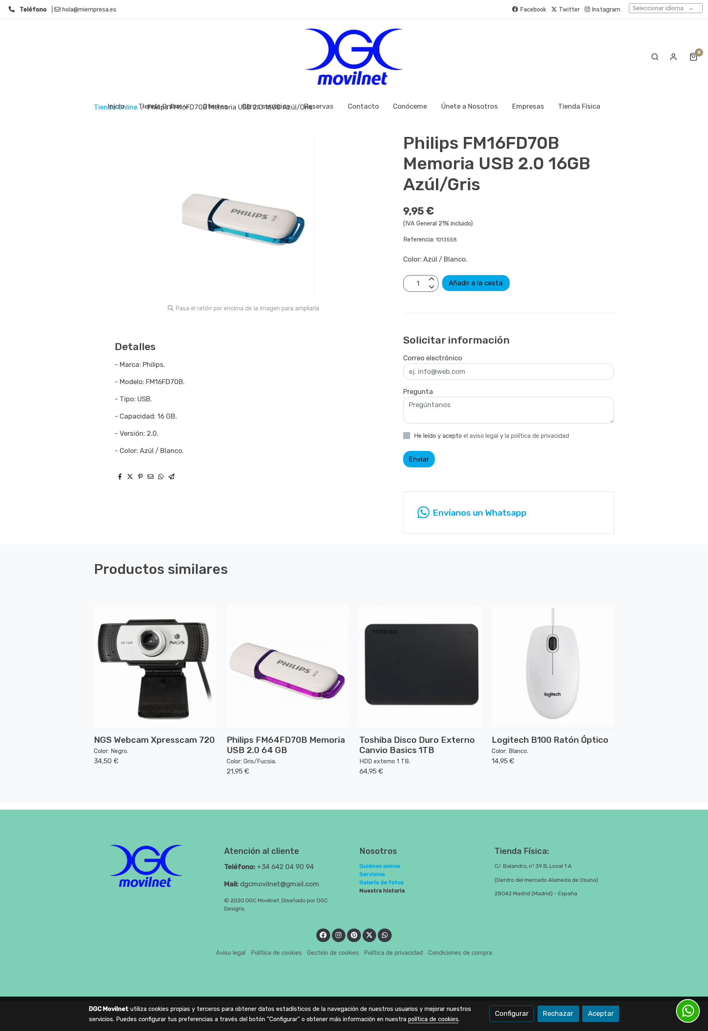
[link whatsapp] (384, 934)
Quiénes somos (379, 866)
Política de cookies (276, 952)
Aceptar (601, 1013)
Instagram (605, 9)
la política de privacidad (537, 435)
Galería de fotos (381, 882)
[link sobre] (151, 866)
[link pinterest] (354, 934)
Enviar (419, 459)
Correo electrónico (432, 358)
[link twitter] (370, 934)
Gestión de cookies (333, 952)
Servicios (372, 874)
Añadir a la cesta (476, 283)
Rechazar (558, 1013)
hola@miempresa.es (89, 9)
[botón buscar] (654, 56)
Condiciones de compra (460, 952)
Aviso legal (230, 952)
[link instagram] (338, 934)
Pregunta (418, 391)
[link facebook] (323, 934)
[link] (354, 56)
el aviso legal (481, 435)
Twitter (568, 9)
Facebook (532, 9)
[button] (164, 106)
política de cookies (433, 1019)
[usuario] (673, 56)
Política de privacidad (393, 952)
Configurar (512, 1013)
